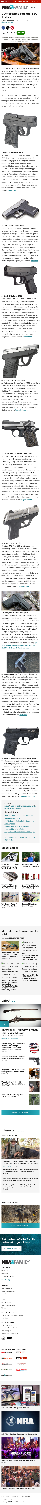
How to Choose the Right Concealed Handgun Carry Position (18, 817)
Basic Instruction (9, 1135)
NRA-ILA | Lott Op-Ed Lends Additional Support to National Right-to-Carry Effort (30, 978)
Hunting (3, 1297)
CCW (21, 805)
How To (14, 1166)
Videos (3, 1308)
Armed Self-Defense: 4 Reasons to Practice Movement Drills (17, 827)
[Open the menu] (37, 7)
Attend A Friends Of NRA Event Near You (18, 1488)
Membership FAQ (6, 1331)
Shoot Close (7, 1166)
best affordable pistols (25, 807)
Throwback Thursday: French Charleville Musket (19, 1031)
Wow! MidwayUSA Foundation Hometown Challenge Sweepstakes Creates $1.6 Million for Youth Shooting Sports (13, 1048)
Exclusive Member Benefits (9, 1328)
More (13, 1001)
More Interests (20, 1131)
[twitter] (7, 27)
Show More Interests (25, 1226)
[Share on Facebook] (3, 27)
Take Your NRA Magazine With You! (15, 1407)
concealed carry (28, 805)
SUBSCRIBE (11, 1248)
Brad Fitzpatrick (15, 809)
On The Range (9, 23)
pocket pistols (14, 805)
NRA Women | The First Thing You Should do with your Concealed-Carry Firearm (10, 955)
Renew (20, 2)
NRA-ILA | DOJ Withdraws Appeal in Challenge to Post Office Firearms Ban (30, 956)
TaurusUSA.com (21, 410)
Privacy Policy (5, 1496)
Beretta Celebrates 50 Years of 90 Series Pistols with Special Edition (13, 1058)
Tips (18, 1166)
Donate (25, 2)
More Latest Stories (26, 1112)
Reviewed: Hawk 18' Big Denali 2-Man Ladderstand (12, 1096)
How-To (3, 1294)
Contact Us (4, 1270)
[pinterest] (12, 27)
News (3, 23)
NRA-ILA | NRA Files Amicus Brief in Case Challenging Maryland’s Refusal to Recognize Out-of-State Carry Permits (9, 985)
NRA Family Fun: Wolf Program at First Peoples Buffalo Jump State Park (13, 1071)
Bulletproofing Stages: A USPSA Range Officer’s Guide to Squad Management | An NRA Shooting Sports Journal (20, 1171)
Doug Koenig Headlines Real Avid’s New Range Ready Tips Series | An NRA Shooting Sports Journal (20, 1179)
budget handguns (10, 807)
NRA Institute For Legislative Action (12, 1315)
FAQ (11, 1499)
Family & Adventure (11, 1039)
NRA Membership (6, 1325)
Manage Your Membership (9, 1333)
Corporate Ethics (26, 1496)
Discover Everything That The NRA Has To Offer (18, 1461)
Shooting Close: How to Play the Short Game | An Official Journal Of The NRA (20, 1162)
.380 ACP (6, 805)
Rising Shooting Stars (8, 1305)
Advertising (4, 1273)
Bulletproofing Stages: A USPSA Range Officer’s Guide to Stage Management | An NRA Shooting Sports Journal (20, 1187)
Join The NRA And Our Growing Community (19, 1434)
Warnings (4, 1499)
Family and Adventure (8, 1291)
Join (15, 2)
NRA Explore (5, 1318)
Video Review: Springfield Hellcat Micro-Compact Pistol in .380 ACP (13, 1084)
